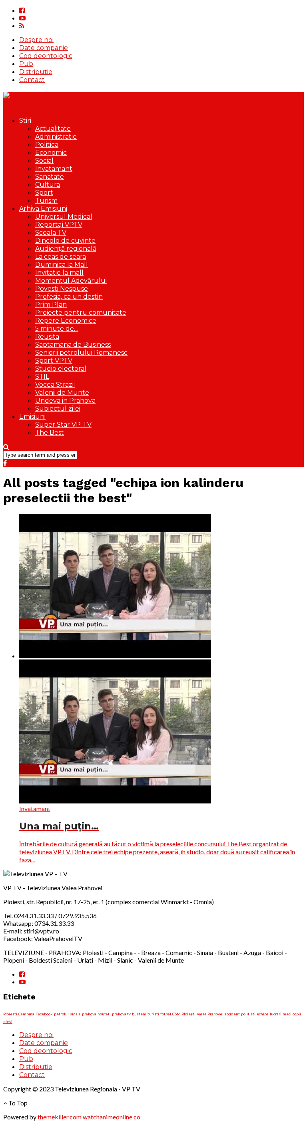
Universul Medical (63, 216)
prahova (89, 1013)
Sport (44, 192)
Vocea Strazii (55, 384)
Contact (32, 80)
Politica (46, 144)
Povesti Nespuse (61, 288)
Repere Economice (65, 320)
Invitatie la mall (59, 272)
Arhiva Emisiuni (43, 208)
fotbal (165, 1013)
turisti (153, 1013)
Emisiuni (32, 416)
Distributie (35, 72)
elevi (7, 1021)
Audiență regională (65, 248)
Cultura (47, 184)
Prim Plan (51, 304)
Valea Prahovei (210, 1013)
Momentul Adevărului (71, 280)
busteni (139, 1013)
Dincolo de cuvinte (65, 240)
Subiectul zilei (57, 408)
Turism (46, 200)
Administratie (56, 136)
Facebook (44, 1013)
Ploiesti (10, 1013)
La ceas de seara (60, 256)
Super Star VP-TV (63, 424)
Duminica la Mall (61, 264)
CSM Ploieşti (183, 1013)
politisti (248, 1013)
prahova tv (121, 1013)
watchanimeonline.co (111, 1117)
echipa (263, 1013)
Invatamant (53, 168)
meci (287, 1013)
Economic (51, 152)
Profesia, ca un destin (69, 296)
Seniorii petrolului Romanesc (81, 352)
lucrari (275, 1013)
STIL (42, 376)
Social (44, 160)
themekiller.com (60, 1117)
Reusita (47, 336)
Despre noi (36, 40)
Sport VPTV (53, 360)
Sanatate (49, 176)
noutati (104, 1013)
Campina (26, 1013)
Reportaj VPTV (58, 224)
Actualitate (53, 128)
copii (297, 1013)
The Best (49, 432)
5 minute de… (56, 328)
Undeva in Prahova (65, 400)
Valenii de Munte (62, 392)
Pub (26, 64)
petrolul (61, 1013)
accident (232, 1013)
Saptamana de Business (73, 344)
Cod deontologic (45, 56)
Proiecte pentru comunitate (80, 312)
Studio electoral (60, 368)
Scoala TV (50, 232)
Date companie (43, 48)
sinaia (75, 1013)
